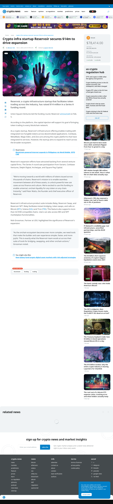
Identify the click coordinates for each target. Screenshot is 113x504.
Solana (33, 468)
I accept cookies (86, 494)
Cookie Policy (75, 468)
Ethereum (34, 465)
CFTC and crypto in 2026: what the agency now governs (96, 78)
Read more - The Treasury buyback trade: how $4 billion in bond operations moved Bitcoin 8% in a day (97, 327)
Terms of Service (76, 462)
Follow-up (56, 6)
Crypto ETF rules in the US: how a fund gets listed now (96, 91)
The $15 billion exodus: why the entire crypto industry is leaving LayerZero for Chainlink (96, 366)
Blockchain (17, 271)
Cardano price (85, 17)
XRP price (34, 17)
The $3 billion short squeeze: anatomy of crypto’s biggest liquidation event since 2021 (95, 258)
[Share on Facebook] (5, 102)
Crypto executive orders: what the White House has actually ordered (96, 98)
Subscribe (45, 447)
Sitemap (13, 491)
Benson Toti (11, 48)
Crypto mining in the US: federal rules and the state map (97, 112)
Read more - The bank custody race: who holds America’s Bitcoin (97, 273)
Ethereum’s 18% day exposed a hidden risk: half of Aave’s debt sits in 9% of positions (96, 200)
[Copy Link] (5, 117)
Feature (33, 11)
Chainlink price (98, 17)
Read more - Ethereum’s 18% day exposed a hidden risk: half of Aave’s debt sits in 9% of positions (97, 188)
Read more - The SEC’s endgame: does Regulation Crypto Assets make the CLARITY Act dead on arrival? (97, 299)
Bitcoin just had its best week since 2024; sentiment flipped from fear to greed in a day (95, 145)
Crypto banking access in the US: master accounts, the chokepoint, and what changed (97, 84)
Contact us (28, 6)
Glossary (71, 6)
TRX (44, 209)
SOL (31, 209)
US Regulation (50, 11)
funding (26, 271)
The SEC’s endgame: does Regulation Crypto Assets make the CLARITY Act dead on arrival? (96, 311)
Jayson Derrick (48, 48)
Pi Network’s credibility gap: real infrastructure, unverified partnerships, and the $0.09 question (96, 229)
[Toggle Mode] (109, 6)
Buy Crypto (6, 6)
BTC (19, 209)
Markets (60, 11)
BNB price (47, 17)
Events (12, 6)
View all (97, 118)
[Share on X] (5, 106)
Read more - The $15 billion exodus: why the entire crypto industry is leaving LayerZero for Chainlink (97, 354)
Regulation (34, 485)
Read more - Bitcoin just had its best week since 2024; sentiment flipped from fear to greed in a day (97, 132)
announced (65, 114)
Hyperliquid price (71, 17)
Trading (34, 271)
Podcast (13, 485)
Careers (53, 471)
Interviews (14, 488)
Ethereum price (22, 17)
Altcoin (33, 479)
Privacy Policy (75, 465)
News (26, 11)
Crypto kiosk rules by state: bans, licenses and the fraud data (95, 105)
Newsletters (41, 6)
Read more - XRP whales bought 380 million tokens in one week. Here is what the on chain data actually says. (97, 160)
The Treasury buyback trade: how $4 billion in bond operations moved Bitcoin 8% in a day (97, 339)
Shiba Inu (34, 474)
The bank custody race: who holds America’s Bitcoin (97, 284)
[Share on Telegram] (5, 113)
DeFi (32, 482)
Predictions (69, 11)
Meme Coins (19, 6)
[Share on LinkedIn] (5, 109)
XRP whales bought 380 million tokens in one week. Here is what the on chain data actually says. (97, 172)
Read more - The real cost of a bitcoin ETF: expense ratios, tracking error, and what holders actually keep (97, 382)
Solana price (58, 17)
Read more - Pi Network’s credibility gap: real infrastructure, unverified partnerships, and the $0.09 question (97, 216)
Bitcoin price (8, 17)
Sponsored (34, 488)
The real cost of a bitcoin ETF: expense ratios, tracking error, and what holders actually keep (96, 394)
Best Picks (64, 6)
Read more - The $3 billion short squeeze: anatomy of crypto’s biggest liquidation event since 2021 (97, 245)
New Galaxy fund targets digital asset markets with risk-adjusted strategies (46, 257)
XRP (32, 471)
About (34, 6)
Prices (77, 11)
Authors (53, 477)
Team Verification (56, 474)
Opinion (41, 11)
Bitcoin (93, 38)
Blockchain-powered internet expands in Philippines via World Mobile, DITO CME (45, 153)
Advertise (49, 6)
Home (7, 35)
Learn (83, 11)
